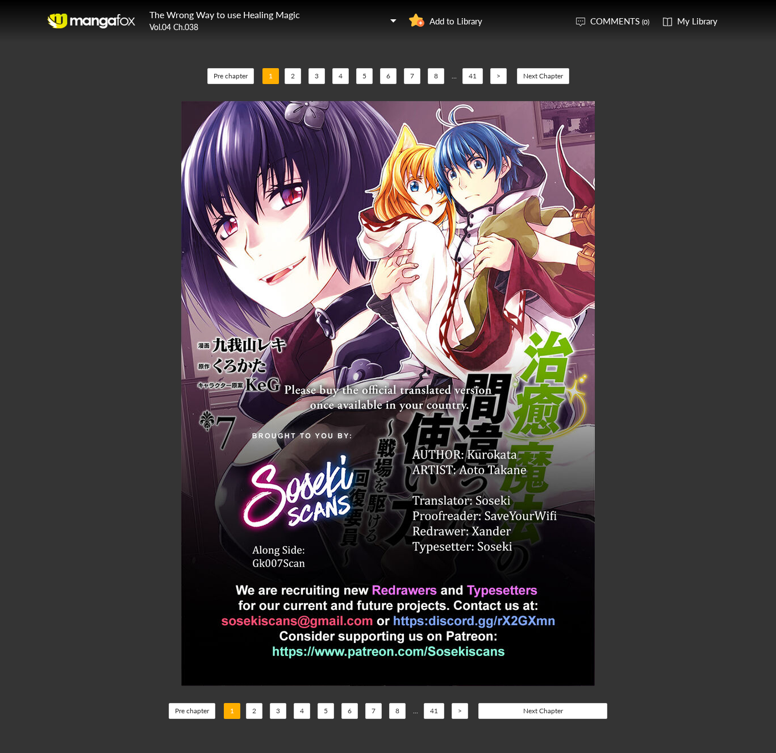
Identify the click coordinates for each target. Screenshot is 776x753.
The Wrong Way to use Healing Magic (224, 14)
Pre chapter (231, 76)
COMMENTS (619, 21)
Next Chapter (543, 76)
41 (473, 76)
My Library (697, 21)
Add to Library (455, 21)
